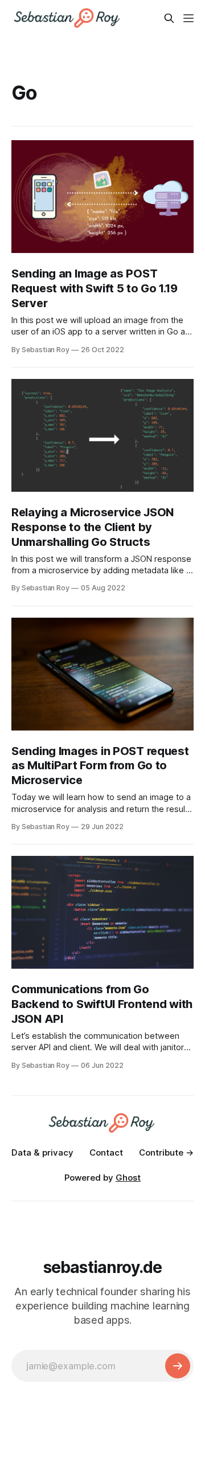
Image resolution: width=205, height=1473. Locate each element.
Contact (106, 1152)
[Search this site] (169, 18)
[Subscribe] (177, 1365)
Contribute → (166, 1152)
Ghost (128, 1177)
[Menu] (188, 18)
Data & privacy (42, 1152)
